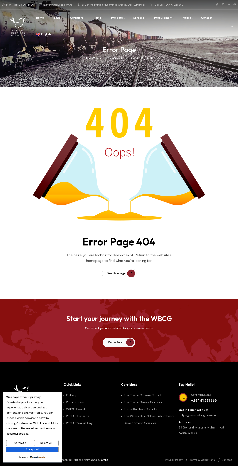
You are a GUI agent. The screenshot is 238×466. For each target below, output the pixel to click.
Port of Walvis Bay (79, 423)
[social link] (217, 4)
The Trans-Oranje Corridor (143, 402)
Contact (206, 18)
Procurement (163, 18)
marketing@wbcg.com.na (57, 4)
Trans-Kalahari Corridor (141, 409)
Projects (117, 18)
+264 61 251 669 (174, 4)
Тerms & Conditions (202, 460)
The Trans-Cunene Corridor (144, 395)
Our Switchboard (201, 394)
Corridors (76, 18)
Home (40, 18)
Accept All (32, 449)
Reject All (46, 443)
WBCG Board (75, 409)
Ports (97, 18)
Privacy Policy (174, 460)
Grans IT (106, 460)
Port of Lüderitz (77, 416)
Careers (138, 18)
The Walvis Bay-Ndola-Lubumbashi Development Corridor (149, 419)
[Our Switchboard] (183, 397)
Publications (75, 402)
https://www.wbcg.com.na (197, 415)
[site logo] (17, 26)
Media (187, 18)
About (56, 18)
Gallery (71, 395)
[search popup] (232, 26)
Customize (19, 443)
